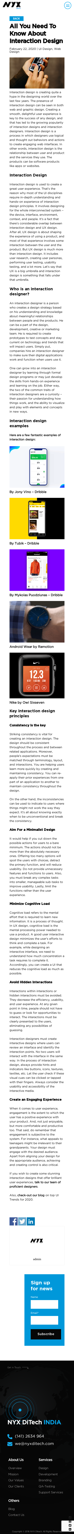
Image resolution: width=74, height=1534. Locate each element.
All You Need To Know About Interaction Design (36, 33)
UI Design (45, 49)
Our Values (16, 1480)
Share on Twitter (22, 1221)
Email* (35, 1313)
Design (43, 1468)
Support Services (51, 1492)
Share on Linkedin (31, 1221)
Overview (15, 1468)
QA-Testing (47, 1486)
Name (34, 1297)
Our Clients (16, 1486)
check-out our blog (31, 1195)
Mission (13, 1474)
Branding (45, 1480)
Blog (11, 1509)
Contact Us (16, 1515)
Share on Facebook (14, 1221)
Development (48, 1474)
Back (16, 18)
